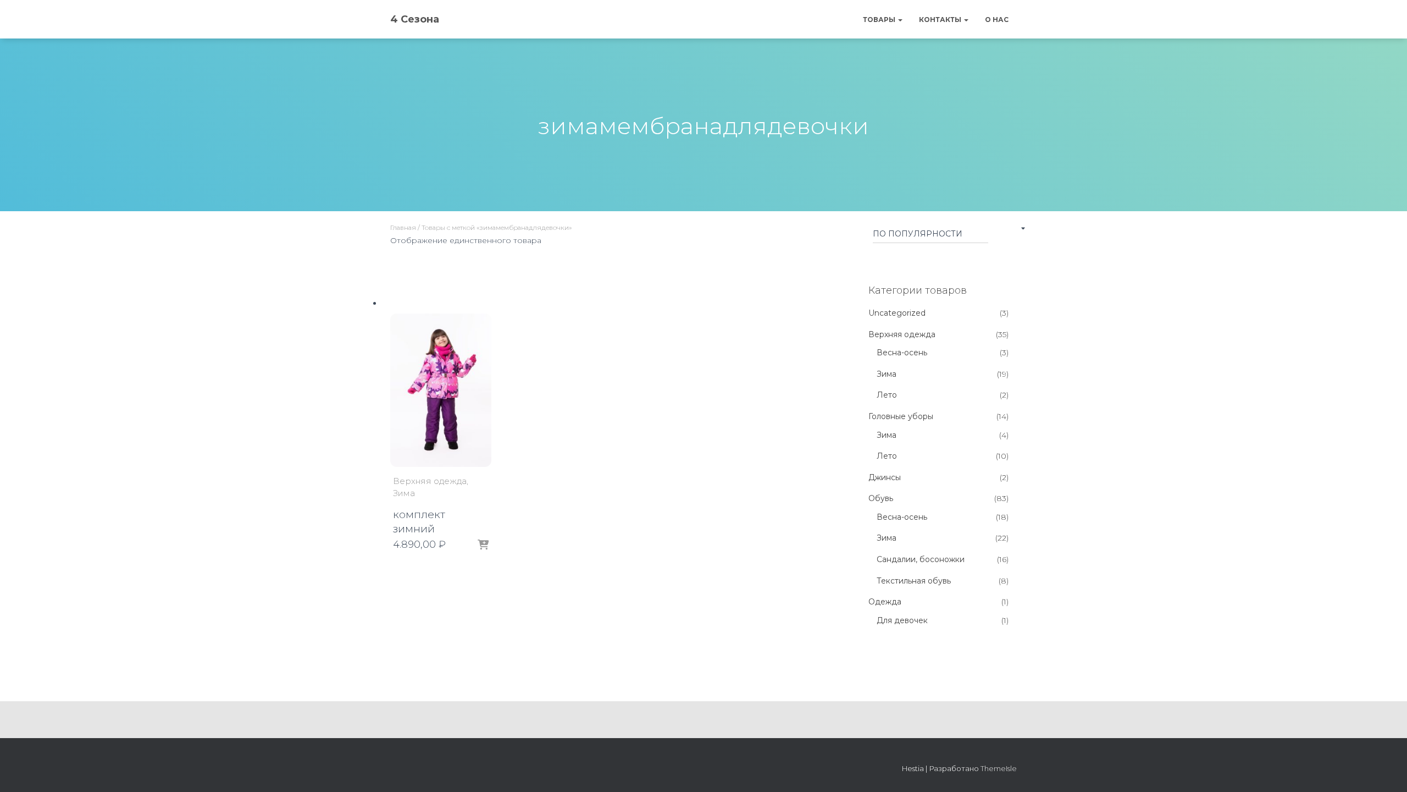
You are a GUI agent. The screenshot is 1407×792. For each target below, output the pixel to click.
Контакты (941, 19)
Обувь (880, 498)
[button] (899, 19)
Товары (880, 19)
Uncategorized (897, 313)
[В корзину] (483, 545)
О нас (997, 19)
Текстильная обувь (914, 581)
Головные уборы (900, 416)
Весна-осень (902, 353)
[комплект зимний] (440, 391)
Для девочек (902, 620)
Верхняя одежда (430, 481)
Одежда (884, 602)
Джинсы (884, 477)
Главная (403, 227)
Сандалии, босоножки (921, 559)
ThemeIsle (999, 768)
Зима (404, 493)
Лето (887, 395)
